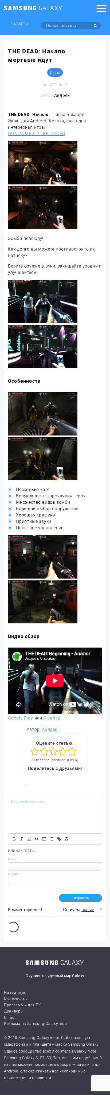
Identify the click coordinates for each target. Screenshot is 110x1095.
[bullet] (51, 839)
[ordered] (44, 839)
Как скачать (15, 999)
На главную (15, 992)
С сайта (52, 718)
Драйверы (14, 1011)
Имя (13, 859)
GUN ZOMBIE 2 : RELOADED (36, 133)
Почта (14, 874)
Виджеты (19, 24)
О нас (9, 1017)
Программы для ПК (22, 1005)
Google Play (20, 718)
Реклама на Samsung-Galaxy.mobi (36, 1023)
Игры (55, 72)
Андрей (50, 729)
